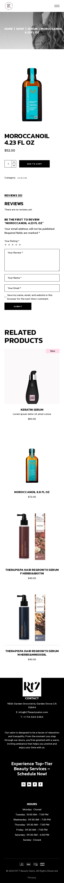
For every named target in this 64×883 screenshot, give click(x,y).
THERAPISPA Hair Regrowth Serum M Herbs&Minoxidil (32, 653)
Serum (23, 178)
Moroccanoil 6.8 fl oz (32, 492)
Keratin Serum (32, 409)
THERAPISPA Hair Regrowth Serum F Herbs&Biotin (32, 572)
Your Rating (11, 241)
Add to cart (34, 163)
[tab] (13, 195)
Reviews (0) (13, 195)
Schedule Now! (32, 773)
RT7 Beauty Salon (25, 870)
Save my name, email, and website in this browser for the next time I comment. (29, 297)
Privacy (32, 877)
